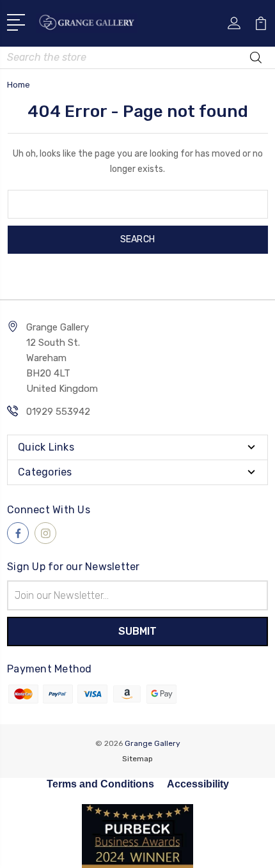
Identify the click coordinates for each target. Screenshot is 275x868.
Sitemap (137, 758)
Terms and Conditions (100, 784)
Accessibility (198, 784)
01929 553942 (58, 411)
